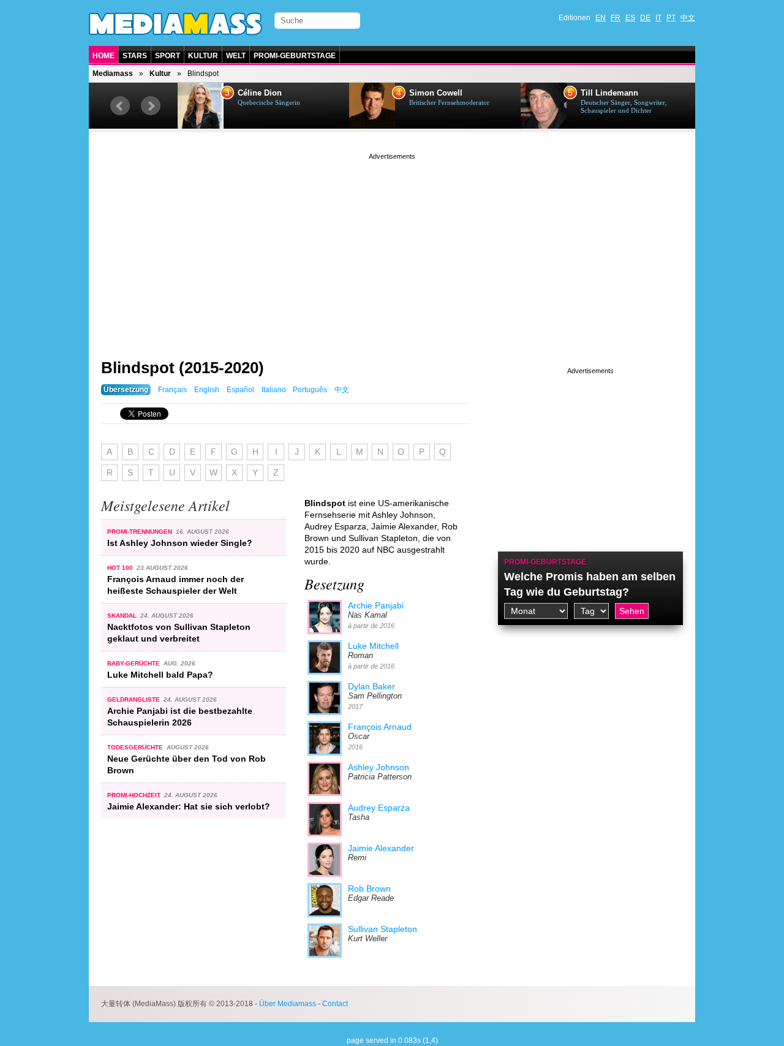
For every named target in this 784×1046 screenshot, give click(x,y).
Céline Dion (260, 93)
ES (630, 17)
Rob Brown (369, 888)
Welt (236, 55)
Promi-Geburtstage (295, 55)
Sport (167, 55)
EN (600, 17)
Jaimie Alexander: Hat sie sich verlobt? (188, 806)
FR (615, 17)
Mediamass (112, 73)
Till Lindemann (609, 93)
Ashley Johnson (378, 767)
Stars (135, 55)
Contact (335, 1003)
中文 (687, 17)
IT (658, 17)
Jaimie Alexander (381, 848)
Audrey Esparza (379, 808)
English (206, 389)
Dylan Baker (371, 686)
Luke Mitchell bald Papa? (160, 675)
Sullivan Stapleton (382, 929)
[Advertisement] (392, 248)
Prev (120, 106)
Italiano (274, 389)
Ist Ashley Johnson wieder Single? (179, 543)
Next (150, 106)
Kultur (203, 55)
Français (172, 389)
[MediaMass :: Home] (175, 24)
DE (645, 17)
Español (240, 389)
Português (310, 389)
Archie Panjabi (376, 605)
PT (671, 17)
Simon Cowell (435, 93)
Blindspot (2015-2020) (182, 367)
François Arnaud (380, 727)
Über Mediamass (287, 1003)
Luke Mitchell (373, 646)
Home (103, 55)
